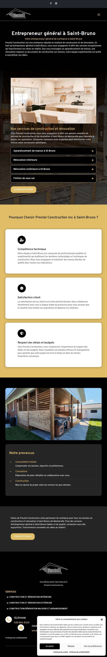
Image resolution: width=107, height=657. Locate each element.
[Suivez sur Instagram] (56, 3)
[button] (101, 619)
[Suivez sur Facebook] (51, 3)
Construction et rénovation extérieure (30, 603)
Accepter (50, 646)
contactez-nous (22, 536)
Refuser (71, 646)
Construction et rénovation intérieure (30, 597)
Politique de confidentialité (79, 652)
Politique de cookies (60, 652)
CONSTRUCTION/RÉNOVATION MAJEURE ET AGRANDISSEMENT (38, 609)
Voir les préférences (93, 646)
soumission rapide (23, 189)
